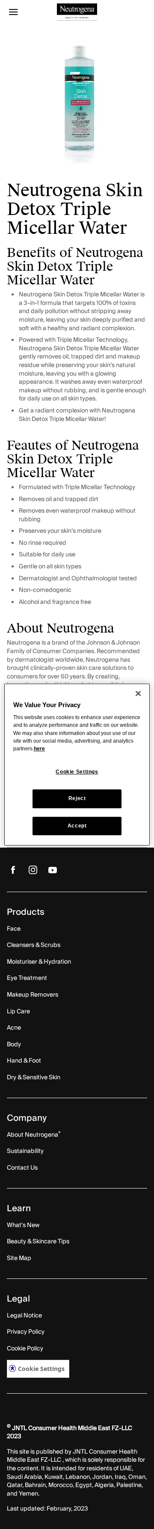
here (39, 749)
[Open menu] (24, 12)
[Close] (138, 693)
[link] (13, 869)
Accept (77, 826)
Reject (77, 799)
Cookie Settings (41, 1369)
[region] (77, 764)
